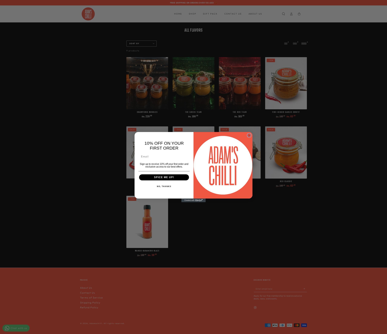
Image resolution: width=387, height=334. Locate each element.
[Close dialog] (249, 135)
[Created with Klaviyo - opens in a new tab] (193, 200)
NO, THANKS (164, 186)
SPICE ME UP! (164, 177)
